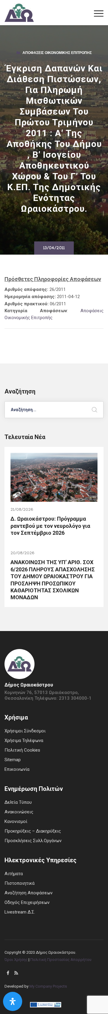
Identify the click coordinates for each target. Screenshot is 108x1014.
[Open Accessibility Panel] (12, 1001)
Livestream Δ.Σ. (19, 912)
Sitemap (12, 759)
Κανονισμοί (15, 821)
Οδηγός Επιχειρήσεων (27, 902)
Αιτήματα (13, 873)
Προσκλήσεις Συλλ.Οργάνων (33, 840)
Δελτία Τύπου (18, 802)
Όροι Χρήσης (16, 959)
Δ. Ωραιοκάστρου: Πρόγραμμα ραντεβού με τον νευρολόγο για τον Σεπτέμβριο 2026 (50, 526)
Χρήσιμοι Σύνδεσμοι (25, 731)
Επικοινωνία (16, 769)
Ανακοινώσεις (18, 812)
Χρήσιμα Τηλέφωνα (23, 740)
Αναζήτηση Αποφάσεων (28, 893)
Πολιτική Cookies (22, 750)
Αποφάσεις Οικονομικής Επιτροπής (57, 53)
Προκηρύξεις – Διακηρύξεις (32, 831)
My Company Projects (48, 986)
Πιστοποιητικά (19, 883)
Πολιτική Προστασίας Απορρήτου (61, 959)
